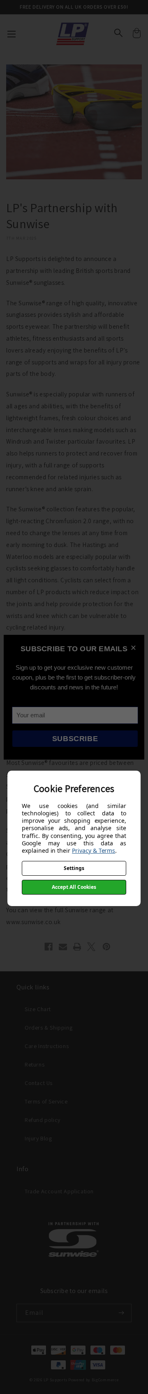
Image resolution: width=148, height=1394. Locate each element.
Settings (74, 868)
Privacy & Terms (93, 850)
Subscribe (75, 739)
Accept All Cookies (74, 887)
